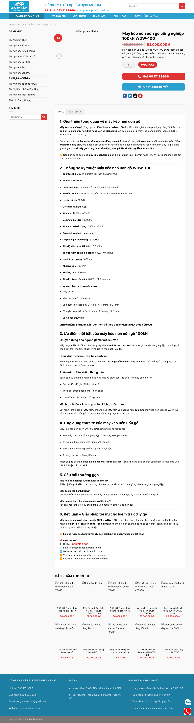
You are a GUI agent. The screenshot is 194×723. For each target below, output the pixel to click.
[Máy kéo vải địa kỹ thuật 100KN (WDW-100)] (173, 593)
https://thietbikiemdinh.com (88, 551)
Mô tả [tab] (61, 112)
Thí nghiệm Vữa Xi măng (22, 50)
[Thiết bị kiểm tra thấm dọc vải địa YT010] (67, 593)
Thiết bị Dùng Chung (20, 100)
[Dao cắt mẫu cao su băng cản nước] (67, 635)
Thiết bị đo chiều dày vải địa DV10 (173, 650)
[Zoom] (59, 56)
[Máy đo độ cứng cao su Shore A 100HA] (120, 635)
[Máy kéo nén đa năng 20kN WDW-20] (94, 635)
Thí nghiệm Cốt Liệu (20, 61)
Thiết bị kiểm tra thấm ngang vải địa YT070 (120, 609)
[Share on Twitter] (130, 95)
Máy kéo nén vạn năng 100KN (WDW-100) (146, 652)
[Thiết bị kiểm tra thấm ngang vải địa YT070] (120, 593)
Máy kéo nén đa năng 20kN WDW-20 (93, 650)
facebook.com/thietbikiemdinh (91, 558)
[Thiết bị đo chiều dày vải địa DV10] (173, 635)
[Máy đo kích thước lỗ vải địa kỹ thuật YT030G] (146, 593)
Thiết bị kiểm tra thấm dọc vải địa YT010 (67, 609)
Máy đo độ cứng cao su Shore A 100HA (120, 650)
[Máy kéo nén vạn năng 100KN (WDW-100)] (146, 635)
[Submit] (182, 6)
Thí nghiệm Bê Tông (19, 45)
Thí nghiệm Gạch (18, 67)
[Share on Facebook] (125, 95)
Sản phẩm (98, 16)
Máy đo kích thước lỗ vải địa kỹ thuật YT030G (146, 610)
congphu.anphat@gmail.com (85, 547)
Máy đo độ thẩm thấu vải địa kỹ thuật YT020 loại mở (93, 610)
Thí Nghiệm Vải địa (47, 24)
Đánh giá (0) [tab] (75, 112)
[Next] (66, 54)
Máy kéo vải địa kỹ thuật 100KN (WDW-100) (173, 610)
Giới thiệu (79, 16)
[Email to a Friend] (135, 95)
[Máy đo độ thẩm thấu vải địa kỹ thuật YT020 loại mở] (94, 593)
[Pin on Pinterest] (140, 95)
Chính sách (121, 16)
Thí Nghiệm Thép (18, 40)
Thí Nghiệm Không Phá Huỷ (23, 89)
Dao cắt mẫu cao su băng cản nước (67, 650)
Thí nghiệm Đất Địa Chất (22, 56)
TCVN (138, 16)
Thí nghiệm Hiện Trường (22, 94)
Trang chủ (59, 16)
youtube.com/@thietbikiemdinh (90, 555)
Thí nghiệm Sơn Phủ (19, 72)
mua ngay (147, 64)
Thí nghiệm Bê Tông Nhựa (23, 83)
